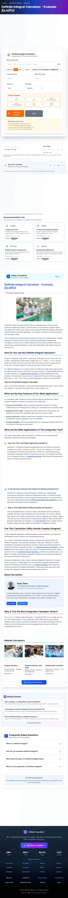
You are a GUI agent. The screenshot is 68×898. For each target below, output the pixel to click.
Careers (42, 882)
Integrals (27, 3)
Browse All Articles (35, 723)
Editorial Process (25, 882)
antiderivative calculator (29, 374)
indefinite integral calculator (29, 552)
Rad (16, 69)
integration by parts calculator (46, 547)
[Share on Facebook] (54, 165)
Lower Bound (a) (12, 74)
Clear (34, 113)
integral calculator (41, 565)
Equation (59, 872)
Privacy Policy (42, 878)
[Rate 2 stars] (49, 149)
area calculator (40, 521)
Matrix (42, 867)
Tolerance (10, 84)
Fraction (42, 872)
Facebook (23, 603)
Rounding (28, 84)
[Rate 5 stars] (63, 149)
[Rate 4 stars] (58, 149)
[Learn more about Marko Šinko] (11, 585)
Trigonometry (26, 872)
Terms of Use (9, 882)
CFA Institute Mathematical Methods (44, 500)
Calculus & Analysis (15, 3)
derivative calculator (34, 456)
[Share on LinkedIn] (58, 165)
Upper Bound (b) (40, 74)
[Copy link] (62, 165)
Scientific (26, 867)
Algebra (58, 863)
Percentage (9, 863)
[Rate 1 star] (45, 149)
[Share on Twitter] (50, 165)
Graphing (9, 867)
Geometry (9, 872)
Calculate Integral (16, 113)
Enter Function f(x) (12, 60)
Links (59, 882)
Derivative (26, 863)
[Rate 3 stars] (54, 149)
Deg (20, 69)
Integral (42, 863)
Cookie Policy (59, 878)
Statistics (59, 867)
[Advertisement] (34, 30)
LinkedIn (12, 603)
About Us (9, 878)
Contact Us (25, 878)
